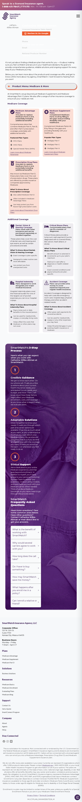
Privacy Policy (32, 795)
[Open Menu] (78, 16)
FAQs (4, 730)
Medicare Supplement (10, 659)
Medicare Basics (8, 684)
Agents (4, 726)
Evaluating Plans (8, 691)
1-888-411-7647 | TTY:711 (15, 6)
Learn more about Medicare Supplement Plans (54, 153)
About (4, 723)
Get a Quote (6, 709)
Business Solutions (9, 673)
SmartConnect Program (11, 712)
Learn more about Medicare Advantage (20, 153)
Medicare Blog (7, 694)
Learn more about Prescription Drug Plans (23, 211)
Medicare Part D (8, 663)
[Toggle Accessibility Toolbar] (77, 797)
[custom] (4, 741)
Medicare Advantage (10, 656)
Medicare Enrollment (10, 688)
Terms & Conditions (47, 795)
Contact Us (6, 705)
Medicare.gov (47, 765)
